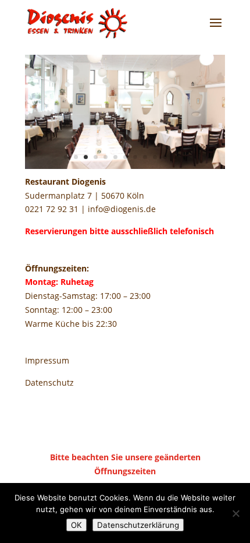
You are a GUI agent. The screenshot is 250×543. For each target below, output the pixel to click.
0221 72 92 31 (51, 208)
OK (76, 525)
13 (185, 157)
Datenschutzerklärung (138, 525)
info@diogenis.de (122, 208)
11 (165, 157)
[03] (125, 165)
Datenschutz (49, 382)
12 (175, 157)
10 (155, 157)
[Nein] (235, 513)
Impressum (47, 360)
